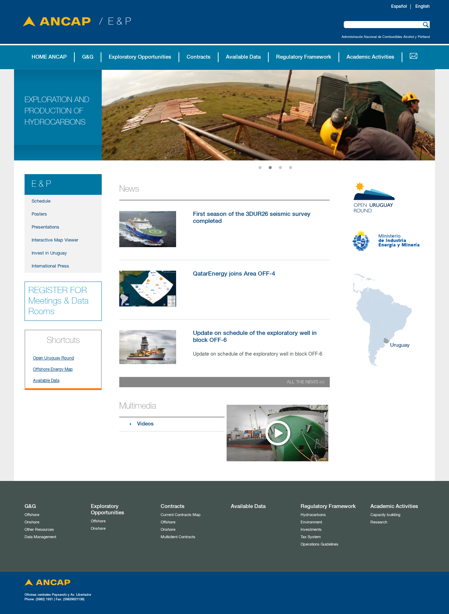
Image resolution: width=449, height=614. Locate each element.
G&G (87, 57)
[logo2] (385, 267)
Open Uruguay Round (53, 358)
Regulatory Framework (303, 57)
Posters (39, 214)
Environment (311, 522)
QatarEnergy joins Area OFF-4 (234, 274)
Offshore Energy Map (53, 370)
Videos (145, 424)
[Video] (277, 460)
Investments (311, 530)
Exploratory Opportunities (140, 57)
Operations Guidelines (320, 544)
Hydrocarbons (313, 515)
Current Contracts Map (181, 515)
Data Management (40, 537)
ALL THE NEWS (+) (305, 382)
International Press (50, 266)
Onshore (32, 522)
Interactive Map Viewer (55, 240)
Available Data (243, 57)
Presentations (45, 227)
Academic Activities (370, 57)
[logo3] (385, 370)
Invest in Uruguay (49, 253)
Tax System (311, 537)
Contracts (198, 57)
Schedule (41, 201)
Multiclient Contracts (178, 537)
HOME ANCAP (49, 57)
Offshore (32, 515)
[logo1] (382, 219)
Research (378, 522)
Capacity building (385, 515)
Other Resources (39, 530)
